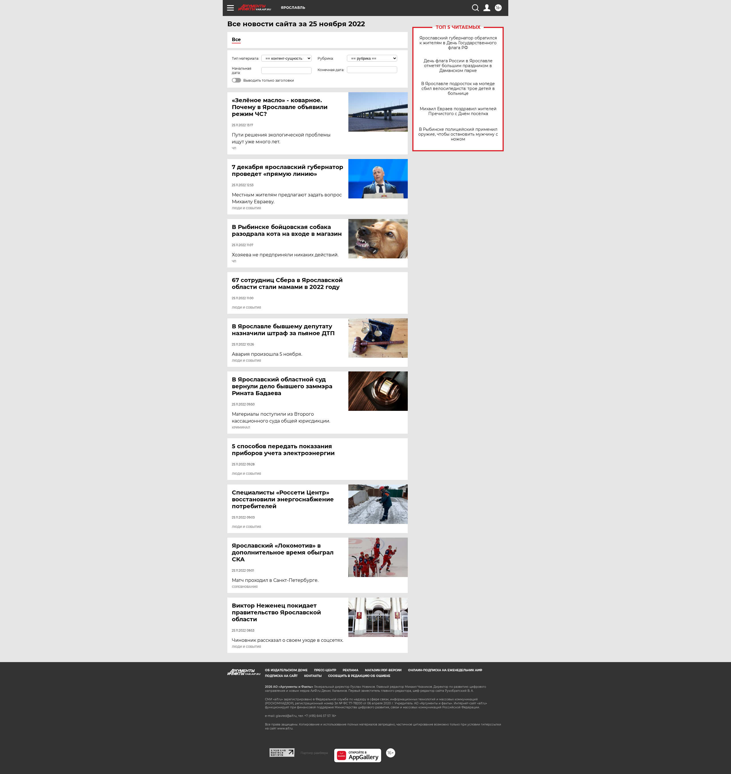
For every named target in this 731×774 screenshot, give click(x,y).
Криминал (241, 427)
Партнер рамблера (314, 753)
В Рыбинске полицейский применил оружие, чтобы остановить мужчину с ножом (458, 134)
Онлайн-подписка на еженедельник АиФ (445, 670)
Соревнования (245, 587)
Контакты (313, 676)
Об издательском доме (286, 670)
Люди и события (246, 208)
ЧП (234, 148)
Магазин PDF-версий (383, 670)
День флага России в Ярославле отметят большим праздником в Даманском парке (458, 66)
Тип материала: (245, 58)
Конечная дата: (331, 70)
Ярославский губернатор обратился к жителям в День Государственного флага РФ (458, 43)
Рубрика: (326, 58)
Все (236, 39)
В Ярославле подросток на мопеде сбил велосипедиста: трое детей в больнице (458, 88)
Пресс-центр (325, 670)
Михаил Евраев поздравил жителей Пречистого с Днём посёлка (458, 111)
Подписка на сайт (281, 676)
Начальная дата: (241, 70)
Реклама (350, 670)
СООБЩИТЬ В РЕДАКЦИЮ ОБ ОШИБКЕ (359, 676)
